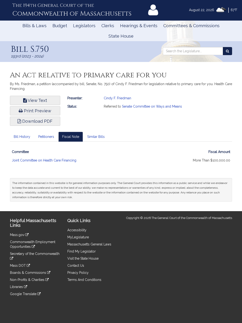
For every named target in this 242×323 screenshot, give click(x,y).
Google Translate (23, 294)
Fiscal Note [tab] (70, 137)
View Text (37, 100)
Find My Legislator (81, 251)
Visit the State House (83, 258)
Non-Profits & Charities (27, 280)
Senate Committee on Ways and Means (152, 106)
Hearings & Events (138, 25)
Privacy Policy (78, 273)
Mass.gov (17, 235)
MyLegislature (78, 237)
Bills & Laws (34, 25)
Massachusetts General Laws (89, 244)
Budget (59, 25)
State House (121, 36)
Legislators (84, 25)
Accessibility (76, 230)
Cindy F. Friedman (117, 98)
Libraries (17, 287)
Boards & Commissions (28, 273)
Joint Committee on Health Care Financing (44, 160)
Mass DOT (18, 265)
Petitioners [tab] (46, 137)
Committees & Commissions (191, 25)
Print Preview (37, 110)
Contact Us (75, 265)
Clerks (107, 25)
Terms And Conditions (84, 280)
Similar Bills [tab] (96, 137)
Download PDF (36, 121)
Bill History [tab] (22, 137)
